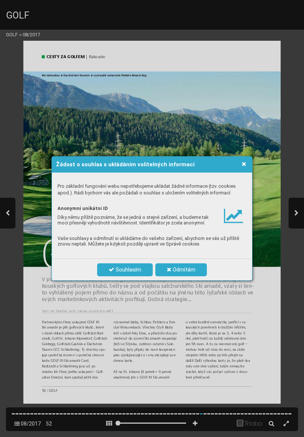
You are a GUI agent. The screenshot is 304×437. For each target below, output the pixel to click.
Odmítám (183, 269)
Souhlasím (127, 269)
